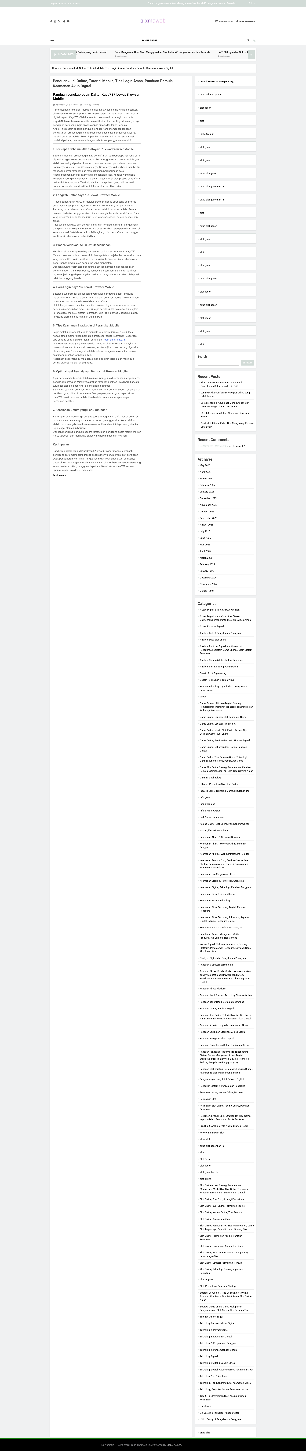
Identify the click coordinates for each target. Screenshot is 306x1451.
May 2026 (205, 465)
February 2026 (207, 485)
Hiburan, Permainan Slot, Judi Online (219, 784)
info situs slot (207, 804)
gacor (203, 696)
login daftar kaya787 (115, 339)
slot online (205, 1178)
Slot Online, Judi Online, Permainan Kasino (222, 1205)
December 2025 (208, 498)
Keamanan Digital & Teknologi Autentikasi (222, 880)
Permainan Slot (208, 1099)
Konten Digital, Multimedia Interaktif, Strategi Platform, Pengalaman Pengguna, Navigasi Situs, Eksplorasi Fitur (225, 948)
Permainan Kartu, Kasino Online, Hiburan (221, 1092)
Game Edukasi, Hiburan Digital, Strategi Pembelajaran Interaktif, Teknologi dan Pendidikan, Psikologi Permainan (226, 707)
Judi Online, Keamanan (212, 817)
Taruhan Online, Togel (211, 1316)
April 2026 (205, 471)
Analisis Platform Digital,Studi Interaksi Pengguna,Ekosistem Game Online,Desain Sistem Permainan (226, 650)
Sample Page (149, 40)
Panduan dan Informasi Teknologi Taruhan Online (226, 995)
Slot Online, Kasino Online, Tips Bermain (221, 1212)
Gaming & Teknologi (210, 777)
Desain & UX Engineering (213, 673)
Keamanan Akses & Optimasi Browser (220, 837)
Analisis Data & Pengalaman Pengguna (220, 633)
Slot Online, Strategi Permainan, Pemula (221, 1262)
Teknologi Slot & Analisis (213, 1376)
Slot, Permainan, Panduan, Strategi (218, 1286)
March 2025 (206, 557)
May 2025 (205, 544)
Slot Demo (205, 1159)
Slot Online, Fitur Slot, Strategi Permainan (222, 1199)
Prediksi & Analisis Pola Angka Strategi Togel (224, 1126)
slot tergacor (207, 1279)
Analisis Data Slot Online (213, 639)
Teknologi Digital (209, 1356)
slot (202, 120)
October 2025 (207, 511)
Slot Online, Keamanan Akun (215, 1219)
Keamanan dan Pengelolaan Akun (217, 874)
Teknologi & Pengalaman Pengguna (218, 1343)
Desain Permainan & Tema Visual (217, 679)
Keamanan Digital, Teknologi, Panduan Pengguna (225, 887)
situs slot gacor (208, 173)
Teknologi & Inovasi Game (214, 1330)
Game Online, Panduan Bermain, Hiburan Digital (225, 740)
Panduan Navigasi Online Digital (217, 1038)
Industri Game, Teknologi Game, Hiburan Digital (225, 790)
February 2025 (207, 564)
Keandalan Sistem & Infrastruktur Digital (221, 927)
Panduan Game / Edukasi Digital (217, 1008)
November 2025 (208, 504)
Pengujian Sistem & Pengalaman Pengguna (222, 1086)
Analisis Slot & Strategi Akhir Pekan (219, 666)
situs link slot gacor (210, 94)
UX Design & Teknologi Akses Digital (219, 1412)
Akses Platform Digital (212, 626)
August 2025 (206, 524)
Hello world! (238, 446)
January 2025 (207, 571)
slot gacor (205, 107)
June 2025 (205, 538)
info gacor (205, 797)
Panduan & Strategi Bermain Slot (217, 964)
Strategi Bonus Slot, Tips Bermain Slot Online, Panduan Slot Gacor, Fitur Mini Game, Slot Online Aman (225, 1296)
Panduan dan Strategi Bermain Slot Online (222, 1001)
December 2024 (208, 577)
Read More (58, 475)
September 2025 (208, 518)
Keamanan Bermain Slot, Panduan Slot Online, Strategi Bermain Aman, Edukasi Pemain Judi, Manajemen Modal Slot (224, 864)
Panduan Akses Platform (213, 988)
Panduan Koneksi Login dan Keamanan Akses (224, 1025)
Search (202, 356)
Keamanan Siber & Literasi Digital (217, 894)
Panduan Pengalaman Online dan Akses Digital (224, 1045)
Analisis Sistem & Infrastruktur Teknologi (222, 660)
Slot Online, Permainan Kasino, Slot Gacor (222, 1246)
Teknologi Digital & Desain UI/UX (217, 1363)
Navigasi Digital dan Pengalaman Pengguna (223, 958)
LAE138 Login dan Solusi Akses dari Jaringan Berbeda (206, 3)
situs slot (205, 1139)
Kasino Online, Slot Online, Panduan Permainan (224, 823)
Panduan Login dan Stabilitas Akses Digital (222, 1031)
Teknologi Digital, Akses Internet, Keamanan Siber (226, 1369)
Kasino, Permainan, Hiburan (214, 830)
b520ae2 (60, 104)
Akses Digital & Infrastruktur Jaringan (220, 609)
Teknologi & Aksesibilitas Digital (217, 1323)
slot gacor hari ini (209, 1172)
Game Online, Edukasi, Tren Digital (218, 723)
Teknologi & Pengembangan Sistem (218, 1349)
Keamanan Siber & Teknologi (215, 900)
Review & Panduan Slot (212, 1132)
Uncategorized (207, 1406)
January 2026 (207, 491)
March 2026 (206, 478)
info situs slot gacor (210, 810)
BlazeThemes (174, 1445)
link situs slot (207, 134)
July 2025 (205, 531)
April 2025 (205, 551)
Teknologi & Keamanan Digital (216, 1336)
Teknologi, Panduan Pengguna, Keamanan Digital (225, 1382)
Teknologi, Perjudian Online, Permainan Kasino (224, 1389)
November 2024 (208, 584)
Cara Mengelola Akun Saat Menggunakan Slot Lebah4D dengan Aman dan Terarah (119, 52)
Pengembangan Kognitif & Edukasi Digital (222, 1079)
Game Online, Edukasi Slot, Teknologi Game (223, 717)
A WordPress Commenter (214, 446)
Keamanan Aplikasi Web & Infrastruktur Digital (224, 853)
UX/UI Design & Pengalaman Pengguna (220, 1419)
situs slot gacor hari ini (212, 186)
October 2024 (207, 590)
